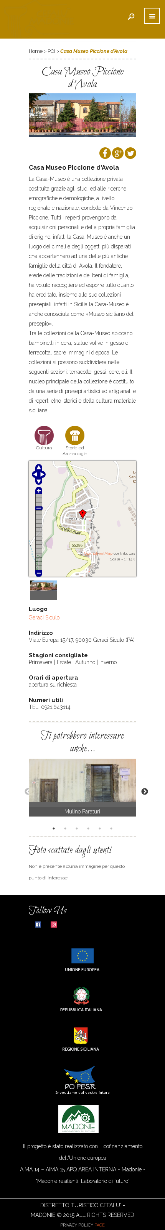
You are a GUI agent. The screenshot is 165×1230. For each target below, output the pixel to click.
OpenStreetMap (98, 553)
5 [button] (101, 829)
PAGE (99, 1225)
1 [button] (55, 829)
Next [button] (141, 791)
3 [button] (78, 829)
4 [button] (89, 829)
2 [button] (66, 829)
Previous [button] (24, 791)
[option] (82, 788)
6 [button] (112, 829)
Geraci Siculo (44, 617)
